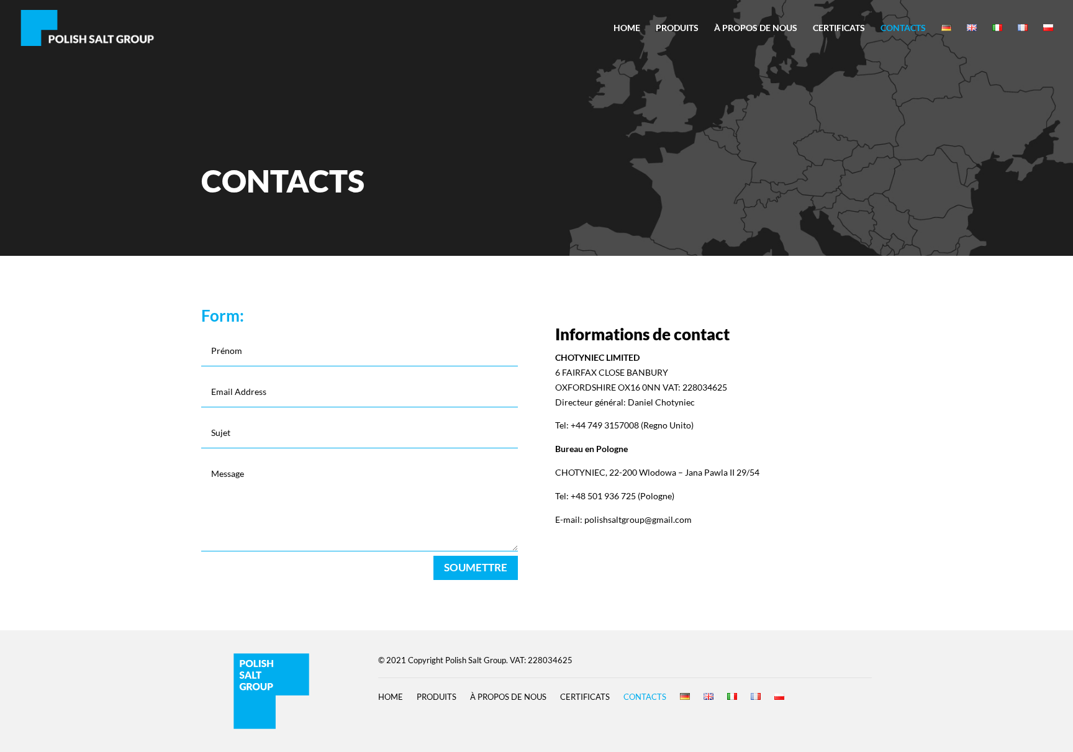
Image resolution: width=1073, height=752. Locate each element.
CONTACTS (903, 28)
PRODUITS (677, 28)
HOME (626, 28)
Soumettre (475, 567)
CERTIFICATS (839, 28)
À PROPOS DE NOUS (755, 28)
